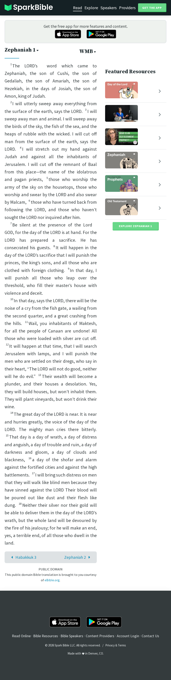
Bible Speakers (71, 635)
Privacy (110, 645)
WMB (86, 51)
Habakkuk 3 (25, 557)
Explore (91, 7)
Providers (127, 7)
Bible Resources (45, 635)
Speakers (109, 7)
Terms (122, 645)
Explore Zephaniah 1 (135, 226)
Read (77, 7)
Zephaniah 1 (20, 50)
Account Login (128, 635)
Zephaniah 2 (75, 557)
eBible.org (52, 580)
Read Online (21, 635)
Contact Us (150, 635)
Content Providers (100, 635)
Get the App (152, 8)
